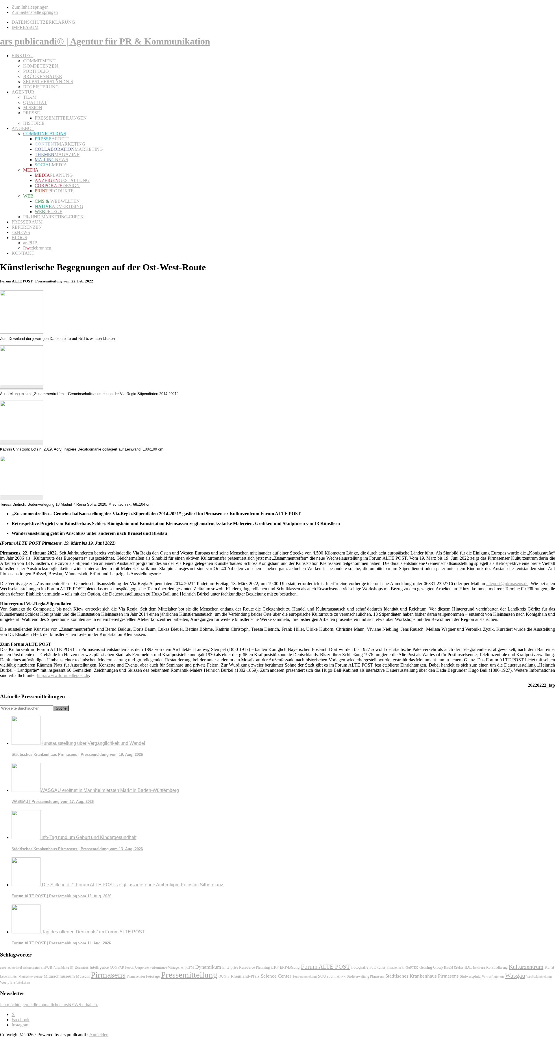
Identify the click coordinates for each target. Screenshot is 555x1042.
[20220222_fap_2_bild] (21, 442)
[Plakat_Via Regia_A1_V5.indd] (21, 387)
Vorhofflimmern (493, 976)
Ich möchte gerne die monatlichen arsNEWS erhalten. (49, 1004)
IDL (468, 967)
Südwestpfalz (470, 976)
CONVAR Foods (122, 967)
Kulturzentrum (526, 966)
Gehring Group (431, 967)
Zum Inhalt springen (30, 7)
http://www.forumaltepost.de (63, 675)
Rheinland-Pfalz (245, 976)
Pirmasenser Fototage (143, 976)
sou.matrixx (336, 976)
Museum (83, 976)
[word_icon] (21, 332)
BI (71, 967)
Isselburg (479, 967)
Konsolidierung (497, 967)
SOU (322, 976)
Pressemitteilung (189, 974)
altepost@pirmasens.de (507, 583)
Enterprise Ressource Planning (246, 967)
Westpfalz (7, 982)
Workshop (23, 982)
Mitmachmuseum (59, 976)
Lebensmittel (8, 976)
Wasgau (515, 975)
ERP (275, 967)
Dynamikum (208, 967)
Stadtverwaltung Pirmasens (365, 976)
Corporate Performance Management (160, 967)
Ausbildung (61, 967)
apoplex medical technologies (20, 967)
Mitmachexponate (30, 976)
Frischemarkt (395, 967)
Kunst (549, 967)
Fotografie (359, 967)
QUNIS (224, 976)
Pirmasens (108, 974)
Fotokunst (377, 967)
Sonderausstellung (305, 976)
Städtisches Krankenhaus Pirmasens (422, 976)
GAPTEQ (412, 967)
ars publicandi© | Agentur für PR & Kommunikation (105, 41)
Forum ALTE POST (325, 966)
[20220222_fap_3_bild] (21, 497)
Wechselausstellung (539, 976)
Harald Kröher (453, 967)
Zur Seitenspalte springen (35, 12)
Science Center (276, 976)
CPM (190, 968)
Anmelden (98, 1034)
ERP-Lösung (290, 967)
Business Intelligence (92, 967)
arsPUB (46, 967)
